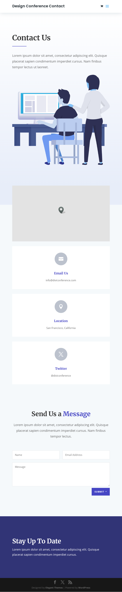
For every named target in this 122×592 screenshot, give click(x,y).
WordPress (84, 587)
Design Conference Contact (38, 6)
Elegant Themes (54, 587)
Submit (99, 491)
